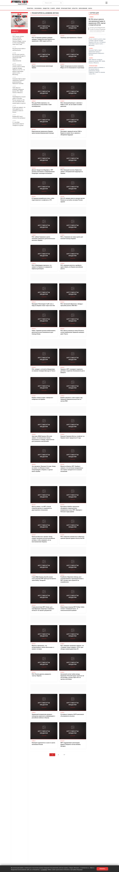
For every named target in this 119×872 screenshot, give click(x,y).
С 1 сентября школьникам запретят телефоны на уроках (18, 124)
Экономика (38, 8)
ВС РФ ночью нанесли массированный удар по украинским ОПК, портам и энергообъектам (18, 57)
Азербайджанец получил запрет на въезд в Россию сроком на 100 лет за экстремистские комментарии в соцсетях (19, 100)
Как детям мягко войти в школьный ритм (18, 49)
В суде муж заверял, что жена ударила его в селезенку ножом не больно (18, 110)
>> (64, 754)
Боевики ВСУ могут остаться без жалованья (18, 117)
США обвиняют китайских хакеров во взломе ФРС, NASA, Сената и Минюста (18, 90)
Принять (102, 868)
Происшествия (66, 8)
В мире (53, 8)
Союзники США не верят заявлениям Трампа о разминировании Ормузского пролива (19, 81)
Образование (83, 8)
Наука (90, 8)
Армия (58, 8)
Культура (75, 8)
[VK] (102, 2)
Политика (30, 8)
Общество (46, 8)
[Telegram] (98, 2)
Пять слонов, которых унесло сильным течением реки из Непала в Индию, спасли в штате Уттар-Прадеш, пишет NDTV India (19, 40)
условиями (44, 869)
